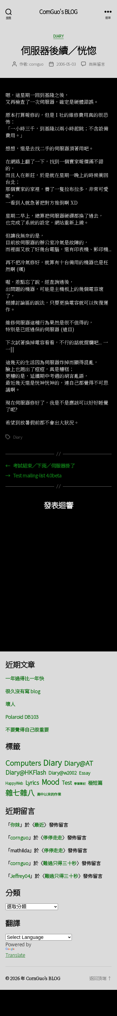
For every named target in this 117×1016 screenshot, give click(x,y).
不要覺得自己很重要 (27, 729)
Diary (58, 36)
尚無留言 (97, 64)
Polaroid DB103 (22, 716)
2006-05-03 (66, 64)
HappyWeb (14, 783)
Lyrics (32, 782)
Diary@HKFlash (25, 772)
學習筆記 (80, 783)
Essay (84, 772)
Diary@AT (78, 763)
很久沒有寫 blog (22, 690)
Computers (23, 762)
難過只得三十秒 (60, 862)
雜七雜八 (20, 792)
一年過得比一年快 (24, 678)
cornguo (36, 64)
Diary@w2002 (62, 772)
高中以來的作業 (49, 794)
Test (67, 782)
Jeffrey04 (20, 875)
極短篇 (95, 782)
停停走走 (52, 837)
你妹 (15, 824)
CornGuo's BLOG (58, 11)
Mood (51, 781)
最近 (39, 824)
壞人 (10, 703)
